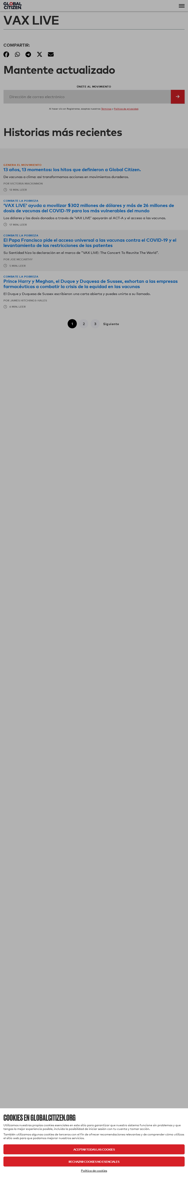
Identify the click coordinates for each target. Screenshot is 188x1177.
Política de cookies (94, 1170)
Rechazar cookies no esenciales (94, 1161)
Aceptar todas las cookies (94, 1149)
